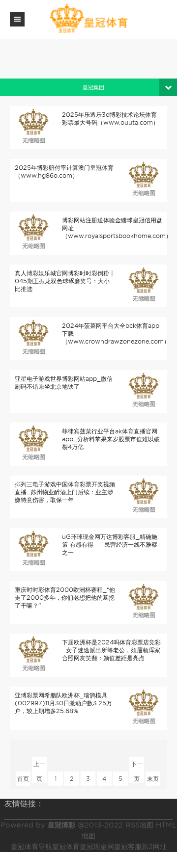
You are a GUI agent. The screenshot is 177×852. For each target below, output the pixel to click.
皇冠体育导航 (31, 847)
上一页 (39, 766)
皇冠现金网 (97, 847)
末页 (153, 778)
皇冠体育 (66, 847)
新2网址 (154, 847)
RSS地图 (139, 825)
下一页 (137, 766)
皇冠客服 (128, 847)
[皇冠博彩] (88, 19)
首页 (23, 778)
